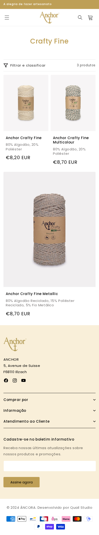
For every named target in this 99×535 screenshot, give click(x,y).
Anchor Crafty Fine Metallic (32, 294)
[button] (7, 17)
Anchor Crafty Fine (24, 137)
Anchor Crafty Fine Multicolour (71, 139)
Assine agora (21, 482)
